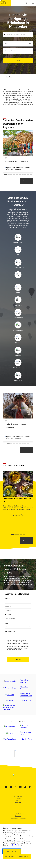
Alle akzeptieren (23, 857)
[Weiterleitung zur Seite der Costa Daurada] (10, 681)
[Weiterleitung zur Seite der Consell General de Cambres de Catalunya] (9, 707)
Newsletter (18, 802)
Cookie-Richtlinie (15, 845)
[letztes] (30, 540)
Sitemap (18, 804)
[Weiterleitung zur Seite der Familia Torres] (26, 739)
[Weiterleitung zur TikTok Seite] (25, 787)
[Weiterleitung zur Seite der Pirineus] (9, 701)
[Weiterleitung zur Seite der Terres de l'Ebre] (9, 688)
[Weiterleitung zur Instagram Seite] (20, 787)
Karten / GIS (18, 800)
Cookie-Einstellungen (11, 851)
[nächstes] (23, 540)
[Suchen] (26, 3)
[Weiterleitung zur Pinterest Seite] (30, 787)
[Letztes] (23, 181)
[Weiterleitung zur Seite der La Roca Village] (9, 739)
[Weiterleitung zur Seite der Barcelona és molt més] (26, 681)
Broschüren (18, 798)
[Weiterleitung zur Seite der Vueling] (9, 733)
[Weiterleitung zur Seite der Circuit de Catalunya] (26, 726)
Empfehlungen (18, 796)
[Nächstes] (30, 181)
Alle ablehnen (9, 857)
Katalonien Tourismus (18, 814)
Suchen (18, 60)
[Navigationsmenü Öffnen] (33, 3)
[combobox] (18, 34)
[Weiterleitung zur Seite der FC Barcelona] (9, 726)
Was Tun (9, 77)
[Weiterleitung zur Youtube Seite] (11, 787)
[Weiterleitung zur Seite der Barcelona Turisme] (26, 688)
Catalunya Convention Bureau (18, 818)
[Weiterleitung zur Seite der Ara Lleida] (9, 695)
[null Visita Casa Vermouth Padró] (18, 151)
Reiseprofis (18, 816)
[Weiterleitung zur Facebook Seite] (6, 787)
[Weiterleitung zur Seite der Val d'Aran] (26, 701)
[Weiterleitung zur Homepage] (5, 3)
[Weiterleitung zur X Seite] (16, 787)
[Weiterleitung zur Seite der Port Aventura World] (26, 733)
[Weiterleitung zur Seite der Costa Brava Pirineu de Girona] (26, 695)
